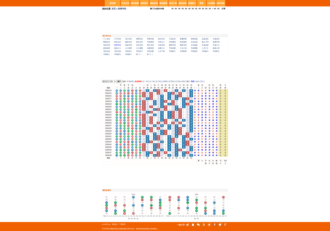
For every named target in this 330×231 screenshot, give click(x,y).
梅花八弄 (216, 48)
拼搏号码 (122, 9)
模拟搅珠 (163, 3)
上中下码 (161, 51)
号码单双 (150, 42)
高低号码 (128, 45)
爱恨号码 (172, 45)
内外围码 (172, 42)
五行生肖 (128, 39)
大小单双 (128, 48)
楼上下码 (205, 42)
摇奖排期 (182, 3)
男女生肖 (117, 42)
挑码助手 (144, 3)
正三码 (158, 81)
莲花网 (113, 3)
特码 (183, 81)
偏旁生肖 (128, 42)
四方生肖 (161, 39)
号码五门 (139, 51)
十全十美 (183, 48)
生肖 (197, 81)
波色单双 (106, 48)
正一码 (145, 81)
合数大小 (161, 48)
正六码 (177, 81)
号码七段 (117, 51)
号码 (192, 81)
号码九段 (106, 51)
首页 (114, 9)
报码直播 (135, 3)
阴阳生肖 (106, 42)
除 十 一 (139, 54)
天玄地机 (194, 45)
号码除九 (117, 54)
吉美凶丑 (205, 39)
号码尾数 (194, 48)
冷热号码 (161, 45)
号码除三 (172, 51)
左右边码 (194, 42)
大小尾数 (139, 48)
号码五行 (128, 51)
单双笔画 (194, 39)
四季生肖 (139, 39)
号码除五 (194, 51)
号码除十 (128, 54)
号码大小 (161, 42)
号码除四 (183, 51)
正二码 (151, 81)
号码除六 (205, 51)
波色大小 (117, 48)
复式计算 (173, 3)
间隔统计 (192, 3)
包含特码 (138, 81)
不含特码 (130, 81)
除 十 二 (150, 54)
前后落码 (183, 42)
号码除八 (106, 54)
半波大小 (216, 45)
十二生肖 (106, 39)
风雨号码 (216, 42)
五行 (202, 81)
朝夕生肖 (139, 42)
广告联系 (122, 224)
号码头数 (150, 51)
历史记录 (125, 3)
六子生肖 (117, 39)
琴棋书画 (150, 39)
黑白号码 (150, 45)
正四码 (164, 81)
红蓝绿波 (205, 45)
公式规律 (211, 3)
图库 (202, 3)
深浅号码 (106, 45)
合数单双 (150, 48)
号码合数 (172, 48)
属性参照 (154, 3)
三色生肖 (172, 39)
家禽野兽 (183, 39)
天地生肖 (216, 39)
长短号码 (139, 45)
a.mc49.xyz (106, 224)
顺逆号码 (183, 45)
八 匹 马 (205, 48)
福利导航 (221, 3)
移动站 (114, 224)
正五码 (171, 81)
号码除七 (216, 51)
